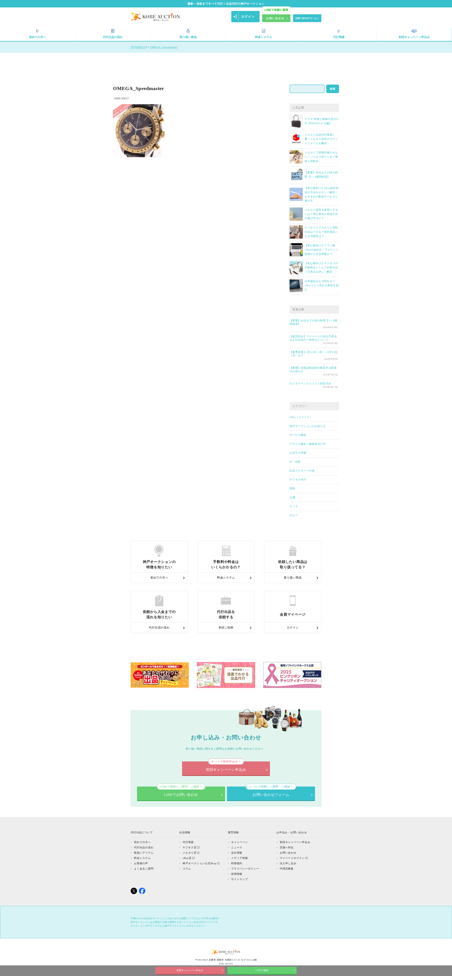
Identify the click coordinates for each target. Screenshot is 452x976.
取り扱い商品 (188, 36)
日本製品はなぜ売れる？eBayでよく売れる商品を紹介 (322, 285)
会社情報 (236, 852)
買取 (292, 488)
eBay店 (187, 858)
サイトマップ (239, 879)
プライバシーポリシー (245, 868)
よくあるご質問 (143, 868)
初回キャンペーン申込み (414, 36)
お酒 (292, 497)
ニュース (236, 847)
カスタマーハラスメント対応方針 (310, 383)
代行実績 (338, 36)
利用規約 (236, 863)
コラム (187, 868)
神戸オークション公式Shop (200, 863)
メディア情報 (239, 858)
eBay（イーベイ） (301, 417)
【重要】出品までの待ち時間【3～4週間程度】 (313, 322)
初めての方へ (37, 36)
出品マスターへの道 (302, 470)
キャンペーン (239, 842)
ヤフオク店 (190, 847)
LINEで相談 (261, 970)
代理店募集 (287, 868)
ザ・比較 (295, 461)
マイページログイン (292, 858)
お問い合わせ (288, 852)
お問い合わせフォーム (271, 792)
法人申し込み (288, 863)
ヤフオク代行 (298, 479)
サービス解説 (298, 435)
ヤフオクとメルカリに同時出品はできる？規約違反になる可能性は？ (321, 232)
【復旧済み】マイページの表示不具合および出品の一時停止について (313, 338)
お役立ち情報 (298, 452)
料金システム (263, 36)
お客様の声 (141, 863)
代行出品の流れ (113, 36)
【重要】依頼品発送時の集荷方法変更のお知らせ (313, 369)
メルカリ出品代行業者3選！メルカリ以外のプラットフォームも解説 (321, 139)
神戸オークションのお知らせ (308, 426)
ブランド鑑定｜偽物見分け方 (308, 444)
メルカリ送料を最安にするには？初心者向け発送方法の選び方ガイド (321, 214)
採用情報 (236, 874)
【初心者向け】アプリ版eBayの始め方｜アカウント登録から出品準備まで (322, 249)
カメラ (294, 506)
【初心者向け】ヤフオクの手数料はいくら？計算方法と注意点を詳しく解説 (321, 267)
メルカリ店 (190, 852)
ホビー (294, 515)
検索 (332, 88)
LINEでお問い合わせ (181, 792)
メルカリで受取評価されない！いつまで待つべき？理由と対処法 (321, 156)
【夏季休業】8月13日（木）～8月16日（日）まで (314, 354)
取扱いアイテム (143, 852)
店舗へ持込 (287, 847)
